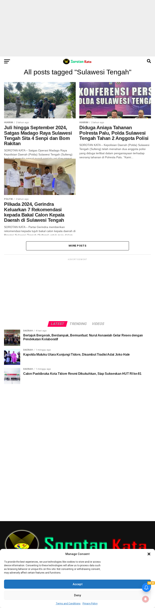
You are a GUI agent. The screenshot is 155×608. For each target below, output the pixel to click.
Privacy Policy (90, 603)
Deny (77, 595)
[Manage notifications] (145, 599)
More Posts (77, 245)
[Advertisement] (77, 28)
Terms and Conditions (68, 603)
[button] (149, 554)
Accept (78, 584)
